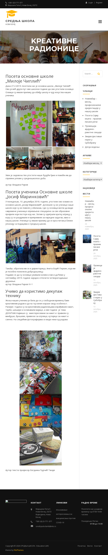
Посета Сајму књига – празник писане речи (93, 118)
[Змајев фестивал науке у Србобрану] (87, 294)
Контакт (98, 546)
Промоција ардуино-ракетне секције (93, 129)
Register (99, 3)
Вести (90, 546)
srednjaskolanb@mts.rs (46, 526)
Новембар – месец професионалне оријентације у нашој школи (93, 105)
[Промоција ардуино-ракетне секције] (87, 268)
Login (90, 3)
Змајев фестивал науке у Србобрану (97, 297)
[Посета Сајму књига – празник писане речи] (87, 238)
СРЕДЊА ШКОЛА (20, 21)
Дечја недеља (92, 146)
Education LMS (42, 546)
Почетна (82, 546)
